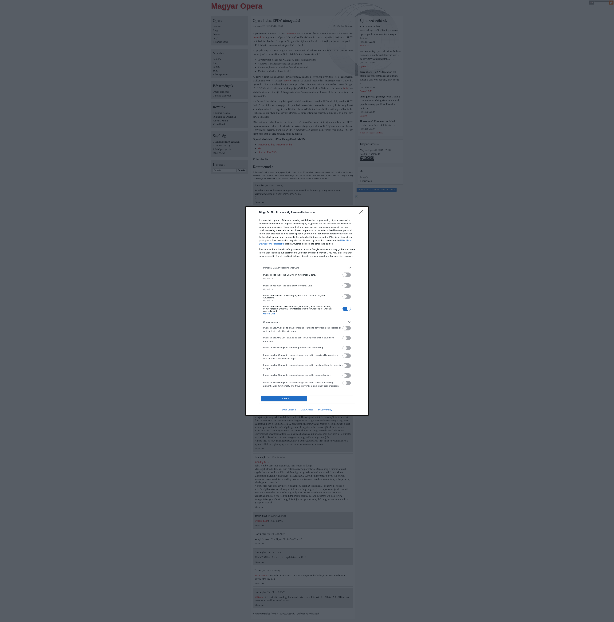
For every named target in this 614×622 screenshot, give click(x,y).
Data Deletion (289, 409)
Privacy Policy (325, 409)
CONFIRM (284, 398)
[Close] (362, 213)
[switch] (346, 275)
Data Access (307, 409)
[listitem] (307, 267)
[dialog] (307, 311)
